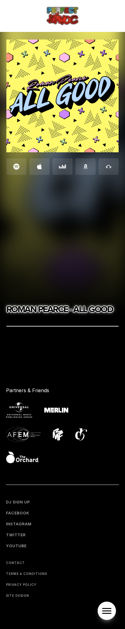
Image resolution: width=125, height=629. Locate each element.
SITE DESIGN (17, 595)
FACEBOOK (17, 512)
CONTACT (15, 563)
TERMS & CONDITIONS (26, 573)
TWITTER (16, 534)
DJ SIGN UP (18, 501)
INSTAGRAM (19, 523)
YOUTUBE (16, 545)
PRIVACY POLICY (21, 584)
